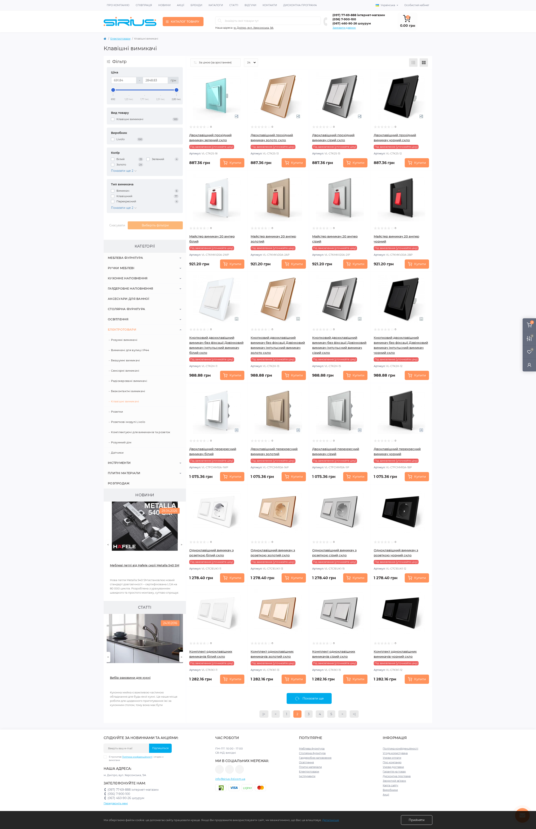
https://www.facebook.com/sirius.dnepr (219, 769)
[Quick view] (241, 75)
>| (354, 714)
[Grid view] (424, 62)
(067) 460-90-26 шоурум (351, 23)
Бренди (196, 5)
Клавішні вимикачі (125, 401)
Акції (180, 5)
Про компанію (118, 5)
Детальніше (330, 820)
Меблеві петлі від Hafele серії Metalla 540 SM (144, 565)
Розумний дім (121, 442)
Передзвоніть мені (116, 803)
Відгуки (250, 5)
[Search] (219, 21)
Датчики (117, 452)
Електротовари (120, 38)
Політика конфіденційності (137, 757)
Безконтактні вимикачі (128, 391)
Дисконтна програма (300, 5)
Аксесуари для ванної (128, 299)
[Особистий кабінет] (529, 364)
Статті (233, 5)
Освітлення (118, 319)
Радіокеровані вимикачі (129, 380)
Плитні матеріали (124, 473)
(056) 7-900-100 (344, 19)
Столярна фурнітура (126, 309)
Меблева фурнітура (125, 258)
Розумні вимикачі (124, 339)
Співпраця (144, 5)
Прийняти (417, 820)
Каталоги (216, 5)
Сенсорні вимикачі (125, 370)
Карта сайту (390, 785)
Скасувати (117, 225)
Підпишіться (160, 748)
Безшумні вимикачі (125, 360)
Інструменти (119, 463)
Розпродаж (119, 483)
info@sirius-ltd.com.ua (230, 778)
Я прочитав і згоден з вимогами (136, 759)
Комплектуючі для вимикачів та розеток (140, 432)
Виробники (390, 790)
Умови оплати (392, 757)
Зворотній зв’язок (394, 780)
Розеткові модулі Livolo (128, 421)
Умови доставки (393, 767)
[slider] (113, 89)
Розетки (117, 411)
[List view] (413, 62)
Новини (164, 5)
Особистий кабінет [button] (416, 5)
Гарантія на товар (394, 771)
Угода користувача (395, 753)
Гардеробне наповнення (130, 288)
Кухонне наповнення (127, 278)
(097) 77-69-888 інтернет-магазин (358, 15)
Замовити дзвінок (344, 27)
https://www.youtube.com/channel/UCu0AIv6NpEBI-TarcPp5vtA (239, 769)
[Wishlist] (241, 83)
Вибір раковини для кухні (130, 678)
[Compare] (241, 91)
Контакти (270, 5)
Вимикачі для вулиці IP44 (130, 350)
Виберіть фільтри (155, 225)
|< (264, 714)
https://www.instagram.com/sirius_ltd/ (229, 769)
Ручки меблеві (121, 268)
